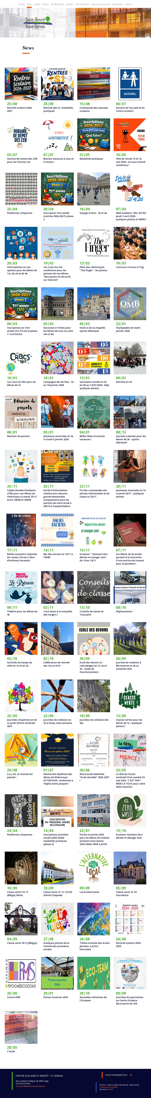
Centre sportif (82, 4)
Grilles (46, 4)
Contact (129, 4)
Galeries (69, 4)
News (29, 4)
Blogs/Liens (117, 4)
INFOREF (110, 1089)
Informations (57, 4)
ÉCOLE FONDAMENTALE (117, 1075)
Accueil (21, 4)
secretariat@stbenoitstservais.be (30, 1086)
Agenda (37, 4)
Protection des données (109, 1087)
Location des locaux (100, 4)
